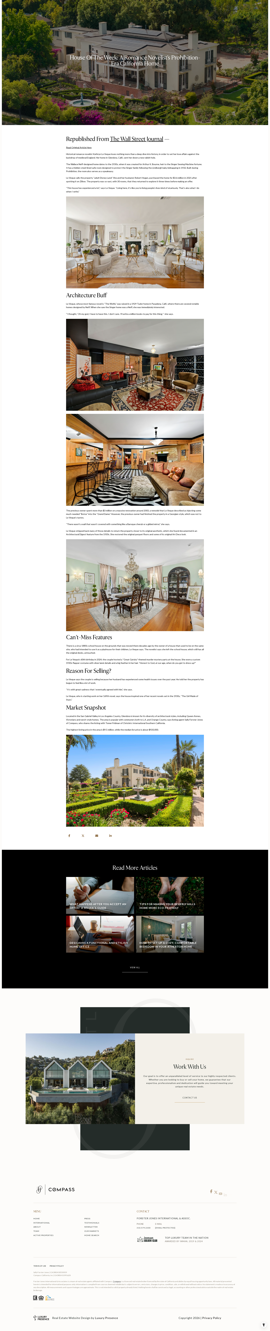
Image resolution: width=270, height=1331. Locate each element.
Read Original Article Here (79, 147)
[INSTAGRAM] (230, 1189)
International (41, 1223)
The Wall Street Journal (136, 138)
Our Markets (91, 1231)
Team (36, 1231)
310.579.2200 (143, 1228)
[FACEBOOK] (211, 1189)
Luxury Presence (106, 1318)
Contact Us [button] (189, 1098)
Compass (117, 1281)
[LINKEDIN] (225, 1189)
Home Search (91, 1235)
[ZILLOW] (235, 1189)
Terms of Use (39, 1266)
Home (36, 1218)
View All (135, 967)
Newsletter (91, 1227)
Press (87, 1218)
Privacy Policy (57, 1266)
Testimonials (91, 1223)
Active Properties (43, 1235)
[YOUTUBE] (220, 1189)
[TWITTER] (216, 1189)
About (37, 1227)
